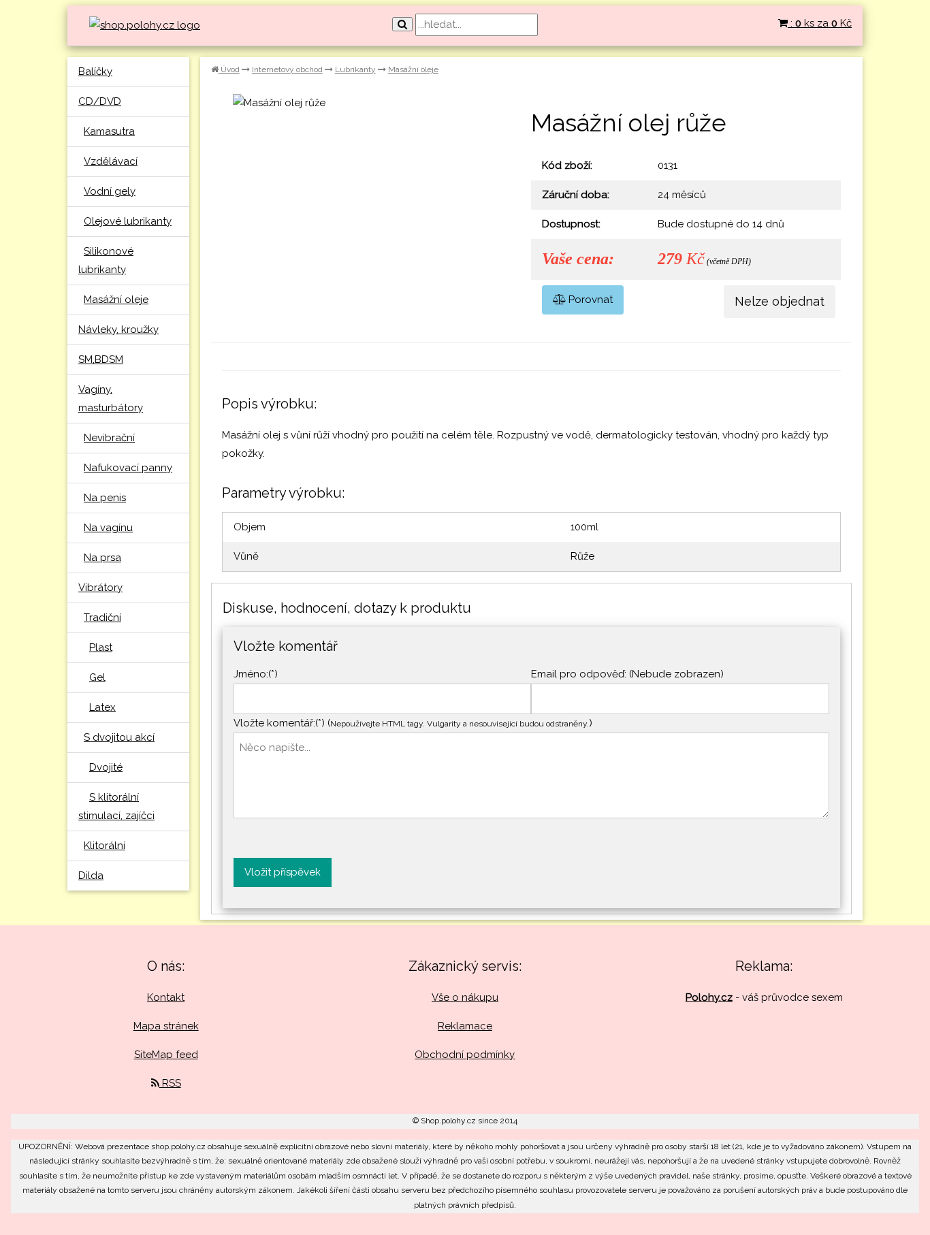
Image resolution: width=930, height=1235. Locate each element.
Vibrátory (100, 587)
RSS (170, 1083)
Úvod (229, 69)
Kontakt (166, 997)
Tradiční (102, 617)
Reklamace (465, 1026)
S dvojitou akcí (119, 737)
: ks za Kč (820, 23)
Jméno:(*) (256, 674)
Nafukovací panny (128, 468)
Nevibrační (109, 438)
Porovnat (589, 299)
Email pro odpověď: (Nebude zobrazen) (627, 674)
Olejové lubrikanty (128, 221)
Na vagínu (108, 528)
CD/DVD (99, 101)
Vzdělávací (111, 161)
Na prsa (102, 557)
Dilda (90, 875)
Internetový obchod (287, 69)
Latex (102, 707)
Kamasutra (109, 131)
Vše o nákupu (465, 997)
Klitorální (104, 845)
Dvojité (106, 767)
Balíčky (95, 71)
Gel (97, 677)
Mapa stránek (166, 1026)
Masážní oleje (116, 299)
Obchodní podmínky (465, 1054)
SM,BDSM (100, 359)
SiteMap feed (166, 1054)
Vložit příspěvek (282, 872)
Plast (100, 647)
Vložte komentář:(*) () (413, 723)
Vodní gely (109, 191)
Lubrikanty (355, 69)
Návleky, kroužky (118, 329)
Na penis (105, 498)
